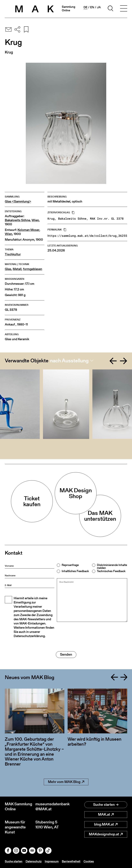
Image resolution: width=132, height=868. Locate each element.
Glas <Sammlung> (18, 201)
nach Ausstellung (69, 360)
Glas (8, 269)
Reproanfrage (70, 565)
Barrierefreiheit (71, 861)
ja (99, 7)
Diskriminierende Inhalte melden (112, 566)
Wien (35, 220)
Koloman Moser (28, 230)
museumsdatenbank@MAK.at (50, 806)
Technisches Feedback (111, 571)
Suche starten (104, 804)
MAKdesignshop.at (104, 834)
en (92, 7)
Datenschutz (34, 861)
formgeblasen (32, 269)
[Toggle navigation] (123, 8)
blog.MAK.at (104, 824)
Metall (17, 269)
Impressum (52, 861)
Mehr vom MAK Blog (64, 781)
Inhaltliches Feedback (75, 571)
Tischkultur (13, 254)
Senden (66, 654)
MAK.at (104, 814)
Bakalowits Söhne (17, 220)
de (85, 7)
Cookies (89, 861)
